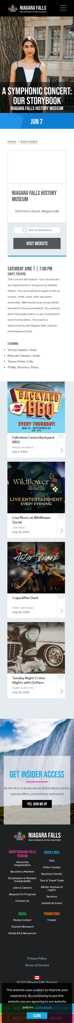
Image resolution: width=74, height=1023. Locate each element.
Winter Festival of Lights (52, 888)
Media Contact (22, 920)
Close (37, 1015)
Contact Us (22, 901)
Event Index (29, 141)
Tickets (51, 920)
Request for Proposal (22, 894)
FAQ (51, 860)
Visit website (37, 243)
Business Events (51, 874)
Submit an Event (52, 903)
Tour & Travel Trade (52, 880)
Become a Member (22, 871)
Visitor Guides (52, 867)
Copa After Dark (25, 597)
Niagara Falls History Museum (34, 195)
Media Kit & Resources (22, 933)
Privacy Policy (37, 958)
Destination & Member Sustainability (22, 879)
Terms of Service (37, 965)
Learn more (43, 1007)
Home (12, 141)
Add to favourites (40, 230)
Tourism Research (22, 926)
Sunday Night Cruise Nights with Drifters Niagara (28, 682)
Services (51, 896)
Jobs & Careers (22, 887)
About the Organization (22, 863)
